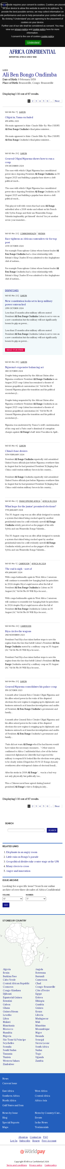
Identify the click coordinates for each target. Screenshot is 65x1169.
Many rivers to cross (17, 866)
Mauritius (40, 1025)
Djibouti (7, 993)
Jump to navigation (4, 5)
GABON (22, 112)
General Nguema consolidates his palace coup (31, 686)
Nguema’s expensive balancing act (24, 367)
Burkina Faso (10, 976)
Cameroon (41, 979)
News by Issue (10, 1112)
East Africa (8, 1090)
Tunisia (7, 1057)
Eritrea (39, 997)
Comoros (8, 986)
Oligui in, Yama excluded (19, 117)
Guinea (39, 1007)
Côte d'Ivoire (42, 990)
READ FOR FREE (14, 350)
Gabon (6, 1004)
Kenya (38, 1011)
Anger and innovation (18, 871)
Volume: (6, 895)
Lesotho (7, 1014)
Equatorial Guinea (12, 997)
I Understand (33, 42)
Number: (29, 895)
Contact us (35, 1137)
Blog (4, 1117)
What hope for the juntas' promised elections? (30, 506)
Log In (13, 1140)
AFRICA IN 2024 (49, 501)
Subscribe (24, 1140)
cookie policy (39, 29)
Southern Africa (11, 1095)
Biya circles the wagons (18, 631)
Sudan (38, 1050)
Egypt (38, 993)
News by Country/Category (50, 1112)
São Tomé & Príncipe (14, 1039)
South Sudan (9, 1050)
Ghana (6, 1007)
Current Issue (9, 1083)
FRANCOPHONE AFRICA (29, 501)
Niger (38, 1032)
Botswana (40, 972)
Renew (36, 1140)
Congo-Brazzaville (45, 986)
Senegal (39, 1039)
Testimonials (42, 1127)
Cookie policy (51, 1165)
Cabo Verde (9, 979)
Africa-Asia (41, 1100)
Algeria (7, 969)
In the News (41, 1122)
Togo (38, 1053)
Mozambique (42, 1029)
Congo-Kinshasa (12, 990)
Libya (6, 1018)
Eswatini (7, 1000)
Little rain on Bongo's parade (22, 856)
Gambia (39, 1004)
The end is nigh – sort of (18, 568)
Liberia (39, 1014)
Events (38, 1117)
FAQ (45, 1137)
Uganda (39, 1057)
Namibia (7, 1032)
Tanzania (7, 1053)
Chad (38, 983)
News (5, 1078)
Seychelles (8, 1043)
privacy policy (21, 29)
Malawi (6, 1021)
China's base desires (16, 451)
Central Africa (42, 1095)
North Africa (9, 1100)
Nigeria (7, 1036)
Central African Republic (16, 983)
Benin (6, 972)
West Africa (41, 1090)
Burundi (39, 976)
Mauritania (8, 1025)
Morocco (8, 1029)
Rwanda (39, 1036)
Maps (5, 1127)
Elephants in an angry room (21, 852)
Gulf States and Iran (12, 1105)
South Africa (42, 1046)
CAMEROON (24, 563)
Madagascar (41, 1018)
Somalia (7, 1046)
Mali (37, 1021)
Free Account (49, 1140)
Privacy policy (35, 1165)
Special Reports (10, 1122)
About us (23, 1137)
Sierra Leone (42, 1043)
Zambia (39, 1060)
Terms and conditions (16, 1165)
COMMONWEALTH (28, 233)
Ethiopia (39, 1000)
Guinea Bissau (10, 1011)
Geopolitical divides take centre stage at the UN (32, 861)
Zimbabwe (8, 1064)
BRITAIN (41, 233)
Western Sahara (11, 1060)
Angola (39, 969)
